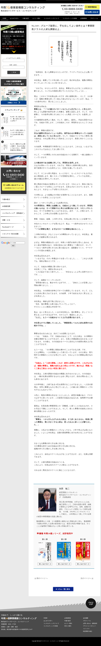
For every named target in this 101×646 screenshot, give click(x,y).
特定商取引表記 (87, 631)
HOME (4, 18)
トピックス (86, 628)
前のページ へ (42, 578)
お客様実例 (83, 18)
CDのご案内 (67, 626)
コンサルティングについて (51, 18)
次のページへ (86, 578)
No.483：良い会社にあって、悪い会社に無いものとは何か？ (17, 119)
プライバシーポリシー (89, 626)
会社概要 (85, 618)
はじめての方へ (14, 18)
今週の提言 (25, 18)
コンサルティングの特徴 (70, 18)
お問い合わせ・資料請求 (90, 623)
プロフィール (94, 18)
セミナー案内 (36, 18)
